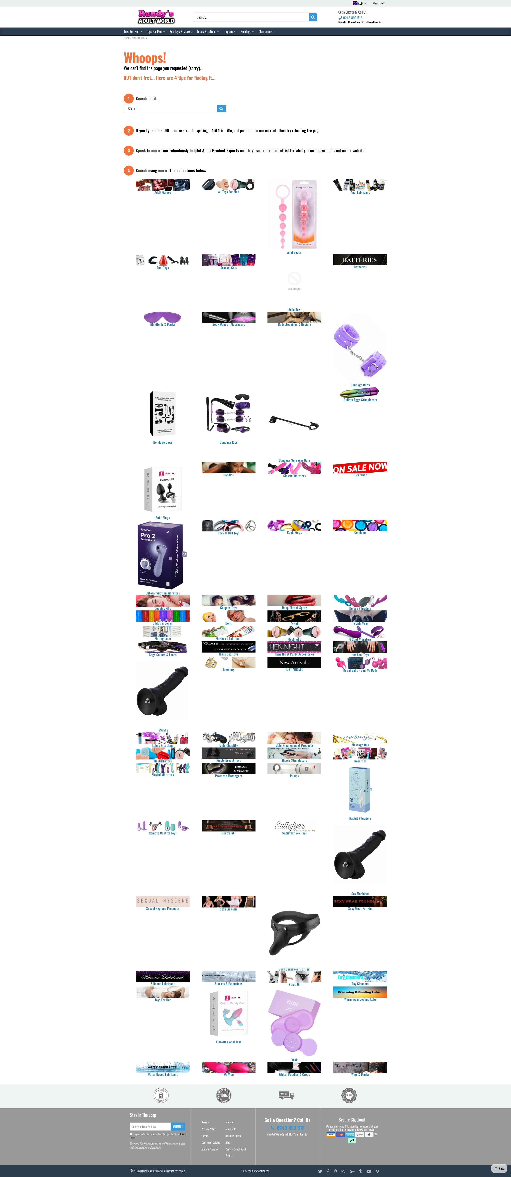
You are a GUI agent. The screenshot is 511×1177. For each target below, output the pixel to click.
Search (205, 1122)
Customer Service (210, 1142)
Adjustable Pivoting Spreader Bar (43, 1170)
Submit (177, 1126)
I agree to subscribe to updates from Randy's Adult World (158, 1136)
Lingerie (229, 31)
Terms (204, 1136)
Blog (227, 1142)
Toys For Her (132, 31)
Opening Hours (233, 1136)
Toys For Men (154, 31)
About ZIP (230, 1129)
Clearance (264, 31)
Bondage (246, 31)
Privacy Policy (208, 1129)
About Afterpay (209, 1149)
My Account (378, 3)
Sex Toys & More (179, 31)
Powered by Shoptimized (255, 1171)
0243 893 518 (352, 17)
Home (127, 38)
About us (230, 1122)
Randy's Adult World (151, 1171)
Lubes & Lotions (207, 31)
